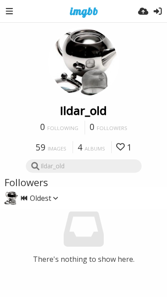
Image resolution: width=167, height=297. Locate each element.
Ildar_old (83, 110)
